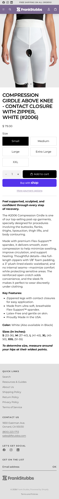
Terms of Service (12, 407)
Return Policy (10, 397)
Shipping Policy (11, 392)
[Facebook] (3, 2)
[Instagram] (7, 2)
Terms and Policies (29, 494)
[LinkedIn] (11, 2)
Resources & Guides (14, 382)
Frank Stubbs (23, 489)
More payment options (29, 190)
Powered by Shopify (39, 489)
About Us (8, 387)
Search (6, 376)
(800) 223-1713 (10, 431)
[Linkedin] (18, 450)
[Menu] (3, 9)
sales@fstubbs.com (14, 435)
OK (54, 467)
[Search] (10, 9)
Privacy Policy (10, 402)
